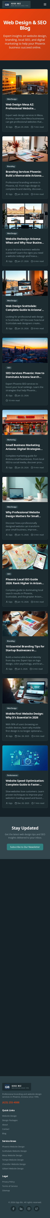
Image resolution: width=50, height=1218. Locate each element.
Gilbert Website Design (13, 1168)
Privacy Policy (8, 1181)
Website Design (9, 1116)
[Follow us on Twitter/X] (36, 1208)
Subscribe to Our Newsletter (25, 846)
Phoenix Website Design (13, 1146)
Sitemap (6, 1190)
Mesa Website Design (12, 1155)
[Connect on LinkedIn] (21, 1208)
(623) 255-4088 (10, 1102)
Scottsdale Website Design (14, 1151)
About (5, 1124)
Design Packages (10, 1120)
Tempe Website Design (13, 1159)
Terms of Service (10, 1186)
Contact (5, 1129)
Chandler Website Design (14, 1164)
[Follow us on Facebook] (13, 1208)
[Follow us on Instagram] (29, 1208)
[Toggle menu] (45, 4)
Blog (4, 1133)
